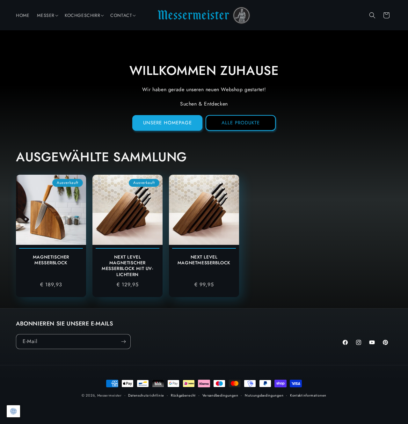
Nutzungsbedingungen (264, 395)
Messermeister (109, 395)
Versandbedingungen (220, 395)
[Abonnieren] (123, 341)
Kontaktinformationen (308, 395)
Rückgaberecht (183, 395)
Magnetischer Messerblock (51, 260)
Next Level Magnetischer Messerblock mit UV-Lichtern (127, 265)
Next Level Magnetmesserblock (204, 260)
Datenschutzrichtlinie (146, 395)
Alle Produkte (241, 122)
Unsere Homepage (167, 122)
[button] (47, 15)
